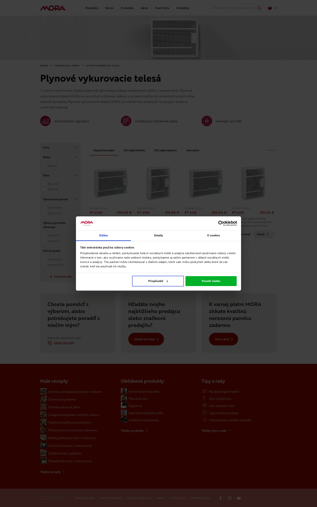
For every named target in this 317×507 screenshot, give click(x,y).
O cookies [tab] (213, 235)
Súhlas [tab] (103, 235)
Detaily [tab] (158, 235)
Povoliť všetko (211, 281)
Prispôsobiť (155, 281)
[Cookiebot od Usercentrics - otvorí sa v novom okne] (221, 223)
